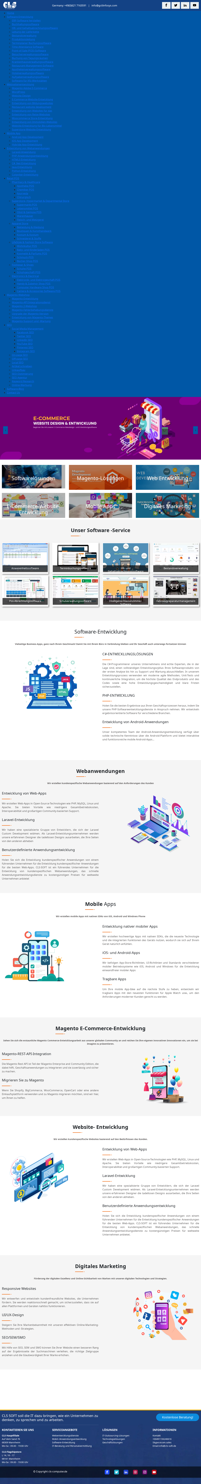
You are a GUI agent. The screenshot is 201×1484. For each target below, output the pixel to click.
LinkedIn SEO (25, 340)
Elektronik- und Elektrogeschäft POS (38, 280)
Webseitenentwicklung (20, 84)
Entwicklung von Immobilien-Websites (34, 122)
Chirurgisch (24, 197)
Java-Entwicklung (22, 167)
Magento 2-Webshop (24, 306)
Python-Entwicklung (24, 171)
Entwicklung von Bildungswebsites (32, 103)
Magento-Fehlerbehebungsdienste (32, 310)
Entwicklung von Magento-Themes (32, 317)
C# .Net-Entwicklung (24, 163)
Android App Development (27, 137)
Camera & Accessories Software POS (38, 291)
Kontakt (157, 1435)
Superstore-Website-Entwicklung (31, 129)
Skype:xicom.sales (162, 1442)
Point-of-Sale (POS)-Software (29, 50)
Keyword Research (23, 381)
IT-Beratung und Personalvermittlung (72, 1445)
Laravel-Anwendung (24, 152)
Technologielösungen (113, 1438)
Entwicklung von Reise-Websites (31, 114)
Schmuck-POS (25, 257)
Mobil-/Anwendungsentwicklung (69, 1438)
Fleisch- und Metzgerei (30, 219)
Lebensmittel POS (27, 208)
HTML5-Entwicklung (24, 159)
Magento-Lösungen (100, 478)
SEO (9, 325)
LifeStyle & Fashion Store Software (32, 242)
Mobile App (13, 133)
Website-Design (21, 95)
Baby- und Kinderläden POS (33, 249)
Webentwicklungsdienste (65, 1435)
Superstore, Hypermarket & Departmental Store (40, 201)
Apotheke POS (25, 186)
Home (10, 13)
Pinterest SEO (25, 347)
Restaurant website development (31, 107)
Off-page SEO (20, 358)
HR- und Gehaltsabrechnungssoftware (35, 28)
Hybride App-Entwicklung (27, 144)
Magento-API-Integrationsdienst (31, 302)
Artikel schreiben (22, 366)
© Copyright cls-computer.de (50, 1471)
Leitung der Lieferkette (25, 32)
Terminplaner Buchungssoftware (31, 43)
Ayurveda (22, 193)
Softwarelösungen (33, 478)
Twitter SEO (24, 336)
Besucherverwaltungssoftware (30, 54)
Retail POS (13, 178)
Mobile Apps (100, 506)
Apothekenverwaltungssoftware (31, 69)
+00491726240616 (162, 1438)
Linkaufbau (18, 370)
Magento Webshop (18, 295)
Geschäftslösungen (112, 1442)
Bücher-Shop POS (27, 261)
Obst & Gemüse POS (29, 212)
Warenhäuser (25, 216)
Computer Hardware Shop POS (35, 287)
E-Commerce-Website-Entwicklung (32, 99)
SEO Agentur (19, 377)
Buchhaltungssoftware (25, 24)
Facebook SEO (25, 332)
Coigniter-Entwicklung (25, 174)
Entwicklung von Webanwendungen (28, 148)
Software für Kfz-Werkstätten (29, 80)
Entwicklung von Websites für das (32, 110)
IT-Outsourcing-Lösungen (115, 1435)
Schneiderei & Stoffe (29, 238)
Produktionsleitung (23, 39)
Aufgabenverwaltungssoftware (30, 77)
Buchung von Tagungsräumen (30, 58)
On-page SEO (20, 355)
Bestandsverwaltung (24, 35)
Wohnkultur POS (27, 246)
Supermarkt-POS (27, 204)
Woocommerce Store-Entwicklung (32, 118)
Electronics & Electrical (25, 276)
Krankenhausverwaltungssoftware (32, 62)
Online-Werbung (22, 385)
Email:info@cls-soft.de (164, 1445)
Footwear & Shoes (23, 265)
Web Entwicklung (167, 478)
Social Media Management (27, 328)
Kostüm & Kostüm (28, 234)
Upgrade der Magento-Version (30, 313)
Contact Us (13, 392)
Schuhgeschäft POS (28, 272)
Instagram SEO (26, 351)
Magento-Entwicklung (25, 298)
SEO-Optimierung (22, 374)
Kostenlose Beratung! (177, 1417)
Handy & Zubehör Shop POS (33, 283)
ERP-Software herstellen (26, 20)
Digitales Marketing (167, 506)
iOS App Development (25, 140)
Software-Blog (15, 389)
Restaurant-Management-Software (33, 65)
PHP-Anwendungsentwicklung (30, 156)
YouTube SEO (25, 343)
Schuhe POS (24, 268)
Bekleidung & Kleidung (30, 227)
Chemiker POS (25, 189)
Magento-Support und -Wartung (31, 321)
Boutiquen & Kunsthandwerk (34, 231)
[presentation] (5, 430)
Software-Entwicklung (20, 16)
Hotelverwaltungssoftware (28, 73)
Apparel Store (20, 223)
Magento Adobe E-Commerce (29, 88)
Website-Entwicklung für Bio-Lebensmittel (37, 125)
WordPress (18, 92)
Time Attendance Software (27, 47)
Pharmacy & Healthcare (26, 182)
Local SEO (18, 362)
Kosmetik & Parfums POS (32, 253)
